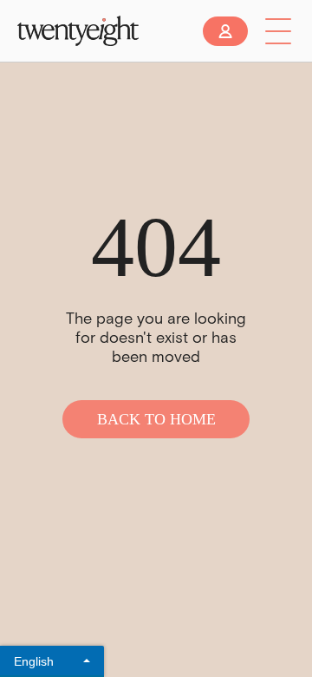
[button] (278, 31)
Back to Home (156, 419)
